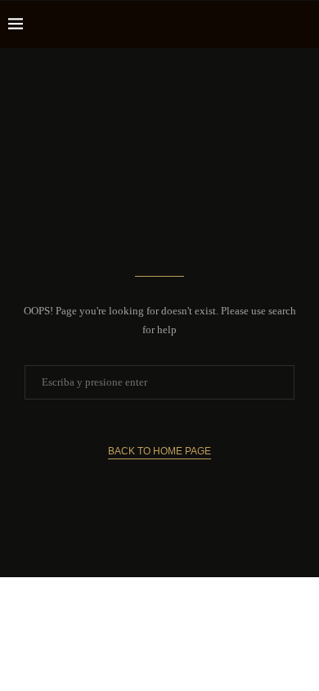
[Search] (302, 24)
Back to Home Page (159, 451)
